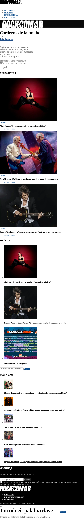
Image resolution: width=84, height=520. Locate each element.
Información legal (14, 497)
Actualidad (10, 10)
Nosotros (9, 495)
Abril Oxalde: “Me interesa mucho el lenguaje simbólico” (23, 126)
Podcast (8, 13)
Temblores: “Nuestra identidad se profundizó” (23, 427)
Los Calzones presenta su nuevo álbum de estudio (24, 444)
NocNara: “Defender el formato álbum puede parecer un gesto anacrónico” (34, 410)
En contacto (10, 499)
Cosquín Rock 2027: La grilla (15, 363)
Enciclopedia (11, 15)
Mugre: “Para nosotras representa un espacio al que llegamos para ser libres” (35, 393)
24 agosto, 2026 (10, 129)
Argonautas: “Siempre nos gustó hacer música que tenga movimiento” (33, 462)
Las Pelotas (6, 39)
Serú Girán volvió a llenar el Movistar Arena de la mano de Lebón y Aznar (29, 179)
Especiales (9, 17)
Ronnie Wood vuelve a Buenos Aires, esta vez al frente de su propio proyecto (30, 232)
